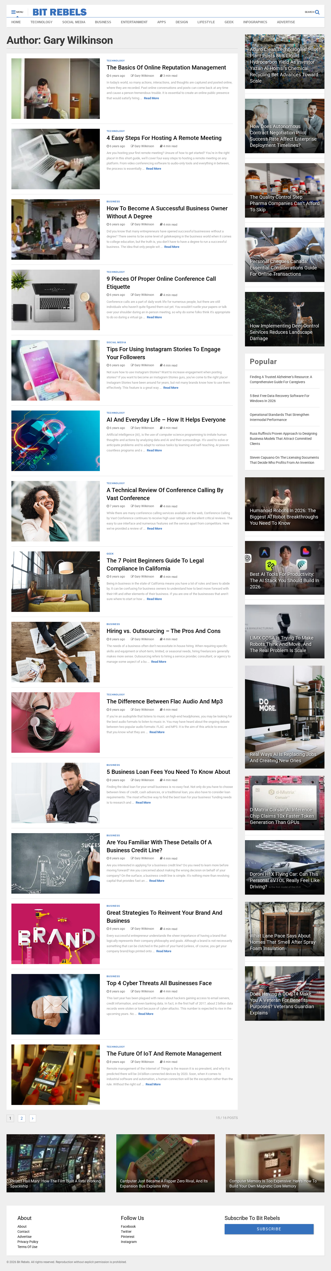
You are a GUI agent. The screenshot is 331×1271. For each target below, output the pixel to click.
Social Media (116, 342)
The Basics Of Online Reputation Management (166, 67)
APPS (161, 22)
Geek (110, 553)
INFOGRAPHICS (255, 22)
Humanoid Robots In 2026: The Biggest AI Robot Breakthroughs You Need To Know (284, 517)
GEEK (229, 22)
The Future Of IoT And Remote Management (164, 1053)
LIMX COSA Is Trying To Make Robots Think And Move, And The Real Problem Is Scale (282, 644)
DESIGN (182, 22)
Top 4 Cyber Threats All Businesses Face (159, 983)
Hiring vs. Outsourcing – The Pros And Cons (164, 631)
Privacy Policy (27, 1242)
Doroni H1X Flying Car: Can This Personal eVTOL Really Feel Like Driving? (285, 880)
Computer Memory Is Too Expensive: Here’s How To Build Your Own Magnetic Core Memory (273, 1183)
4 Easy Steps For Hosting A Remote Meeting (164, 138)
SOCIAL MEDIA (73, 22)
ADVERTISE (286, 22)
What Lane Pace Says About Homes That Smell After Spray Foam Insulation (282, 942)
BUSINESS (103, 22)
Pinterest (127, 1237)
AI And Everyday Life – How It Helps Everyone (166, 419)
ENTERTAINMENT (134, 22)
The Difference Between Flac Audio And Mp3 (165, 701)
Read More (151, 98)
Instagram (129, 1242)
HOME (16, 22)
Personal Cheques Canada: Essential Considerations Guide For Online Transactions (283, 268)
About (22, 1226)
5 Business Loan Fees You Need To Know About (168, 772)
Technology (116, 60)
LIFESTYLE (206, 22)
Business (113, 201)
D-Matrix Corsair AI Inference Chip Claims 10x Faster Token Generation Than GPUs (282, 816)
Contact (23, 1231)
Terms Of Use (27, 1247)
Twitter (126, 1231)
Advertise (24, 1237)
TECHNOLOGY (42, 22)
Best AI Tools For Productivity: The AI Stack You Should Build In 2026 (284, 580)
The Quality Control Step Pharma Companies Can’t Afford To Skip (285, 203)
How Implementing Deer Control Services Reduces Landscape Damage (284, 332)
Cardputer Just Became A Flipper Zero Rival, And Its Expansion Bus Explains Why (164, 1183)
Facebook (128, 1226)
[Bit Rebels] (57, 13)
